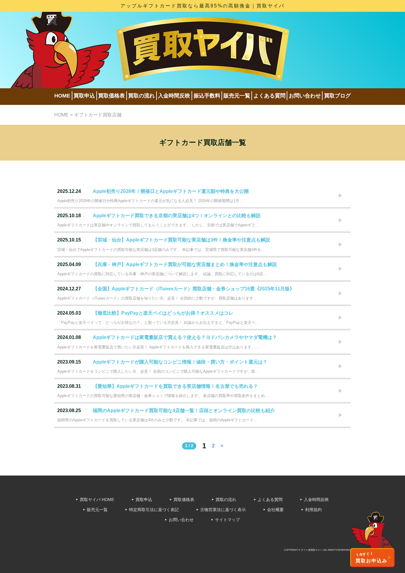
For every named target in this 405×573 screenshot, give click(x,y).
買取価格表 (111, 96)
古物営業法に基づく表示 (223, 509)
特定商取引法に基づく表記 (154, 509)
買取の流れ (141, 96)
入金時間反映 (174, 96)
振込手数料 (207, 96)
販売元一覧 (237, 96)
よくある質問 (269, 96)
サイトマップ (227, 519)
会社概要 (275, 509)
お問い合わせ (305, 96)
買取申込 (84, 96)
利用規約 (313, 509)
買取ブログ (337, 96)
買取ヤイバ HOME (97, 499)
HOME (62, 96)
